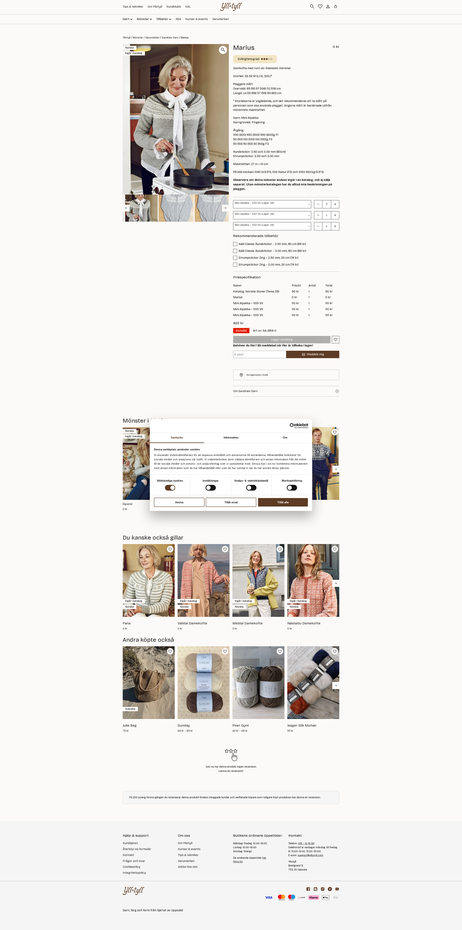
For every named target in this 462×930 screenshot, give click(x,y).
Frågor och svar (134, 861)
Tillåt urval (231, 502)
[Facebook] (308, 889)
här (264, 857)
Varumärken (220, 19)
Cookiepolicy (131, 866)
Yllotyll (126, 37)
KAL (188, 6)
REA (178, 19)
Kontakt (128, 855)
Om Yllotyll (155, 6)
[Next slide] (225, 208)
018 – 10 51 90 (306, 843)
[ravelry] (330, 889)
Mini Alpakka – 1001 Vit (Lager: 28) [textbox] (254, 203)
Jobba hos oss (188, 866)
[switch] (211, 488)
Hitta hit (238, 861)
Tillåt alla (283, 502)
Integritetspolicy (134, 872)
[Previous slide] (126, 469)
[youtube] (337, 889)
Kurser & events (196, 19)
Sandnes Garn (170, 37)
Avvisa (179, 502)
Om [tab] (285, 437)
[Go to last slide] (126, 208)
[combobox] (272, 204)
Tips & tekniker (133, 6)
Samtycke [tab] (177, 437)
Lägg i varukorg (282, 339)
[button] (140, 208)
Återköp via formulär (137, 849)
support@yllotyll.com (310, 855)
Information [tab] (231, 437)
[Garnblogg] (315, 889)
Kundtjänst (130, 843)
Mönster (138, 37)
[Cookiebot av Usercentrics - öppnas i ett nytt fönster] (292, 425)
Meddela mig (315, 354)
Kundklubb (173, 6)
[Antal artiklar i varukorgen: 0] (335, 6)
